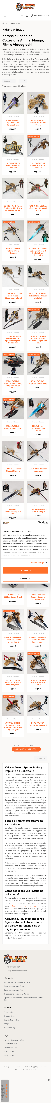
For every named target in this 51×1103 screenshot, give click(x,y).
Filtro (23, 81)
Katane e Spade (13, 116)
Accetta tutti (26, 570)
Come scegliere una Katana (14, 986)
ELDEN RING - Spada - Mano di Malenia (13, 470)
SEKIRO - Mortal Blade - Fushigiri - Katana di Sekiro (38, 208)
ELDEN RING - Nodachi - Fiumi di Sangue (38, 511)
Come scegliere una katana (26, 906)
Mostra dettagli (37, 563)
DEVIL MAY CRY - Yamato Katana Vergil (38, 724)
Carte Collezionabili (11, 1020)
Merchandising (9, 1028)
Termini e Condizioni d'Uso (14, 1040)
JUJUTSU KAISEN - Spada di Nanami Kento (38, 682)
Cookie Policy (9, 1055)
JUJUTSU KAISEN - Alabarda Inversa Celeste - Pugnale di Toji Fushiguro (13, 726)
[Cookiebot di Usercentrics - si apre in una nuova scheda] (38, 522)
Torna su (41, 759)
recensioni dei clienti (3, 1092)
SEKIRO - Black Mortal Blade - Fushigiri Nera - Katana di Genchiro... (13, 208)
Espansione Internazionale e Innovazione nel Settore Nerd (23, 999)
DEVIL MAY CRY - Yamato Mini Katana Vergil (38, 123)
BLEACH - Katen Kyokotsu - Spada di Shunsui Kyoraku (13, 682)
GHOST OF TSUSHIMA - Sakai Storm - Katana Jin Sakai (38, 296)
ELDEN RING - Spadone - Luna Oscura (38, 428)
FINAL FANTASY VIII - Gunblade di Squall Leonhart (38, 165)
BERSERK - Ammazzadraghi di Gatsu (13, 512)
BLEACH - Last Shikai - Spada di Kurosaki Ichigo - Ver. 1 (38, 640)
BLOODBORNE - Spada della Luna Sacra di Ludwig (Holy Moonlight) (37, 252)
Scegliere (9, 81)
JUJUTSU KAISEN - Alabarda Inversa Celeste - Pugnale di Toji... (38, 339)
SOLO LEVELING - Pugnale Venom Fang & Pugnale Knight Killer (13, 384)
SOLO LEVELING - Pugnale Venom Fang (38, 382)
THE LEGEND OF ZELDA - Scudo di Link (13, 596)
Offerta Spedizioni (10, 1048)
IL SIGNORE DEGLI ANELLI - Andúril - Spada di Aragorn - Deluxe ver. (13, 339)
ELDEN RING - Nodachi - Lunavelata (38, 470)
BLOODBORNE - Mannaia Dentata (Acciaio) (13, 165)
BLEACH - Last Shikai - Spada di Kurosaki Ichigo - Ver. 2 (13, 640)
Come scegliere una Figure (14, 990)
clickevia (33, 1069)
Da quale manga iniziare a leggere (17, 982)
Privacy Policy (9, 1051)
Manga (6, 1024)
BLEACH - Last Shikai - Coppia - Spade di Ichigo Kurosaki (38, 597)
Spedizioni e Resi (10, 1044)
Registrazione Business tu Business (17, 994)
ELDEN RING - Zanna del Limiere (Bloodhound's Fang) (13, 296)
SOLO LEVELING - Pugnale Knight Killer (13, 427)
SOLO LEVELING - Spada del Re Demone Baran (13, 123)
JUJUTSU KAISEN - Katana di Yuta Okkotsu (13, 251)
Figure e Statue (9, 1012)
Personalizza (24, 578)
